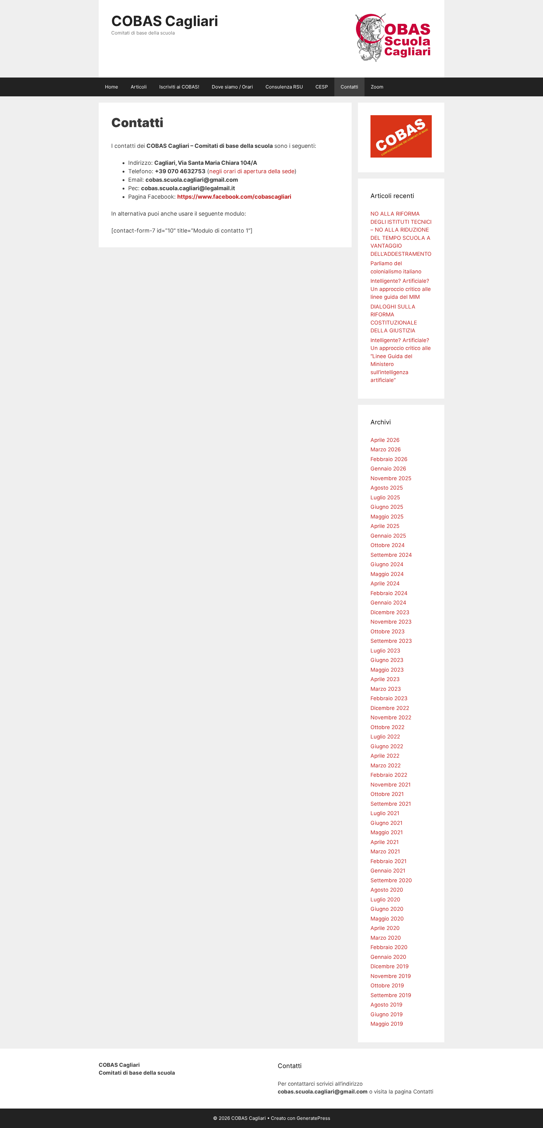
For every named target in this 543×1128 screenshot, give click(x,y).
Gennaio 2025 (388, 536)
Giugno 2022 (386, 746)
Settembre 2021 (390, 804)
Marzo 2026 (385, 449)
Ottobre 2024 (387, 545)
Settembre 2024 (391, 555)
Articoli (139, 87)
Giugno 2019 (386, 1014)
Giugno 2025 (386, 507)
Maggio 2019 (386, 1024)
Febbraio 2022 (388, 775)
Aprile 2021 (384, 842)
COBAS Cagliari (164, 21)
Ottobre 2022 (387, 727)
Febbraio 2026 (389, 459)
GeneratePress (313, 1118)
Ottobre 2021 (387, 794)
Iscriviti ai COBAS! (179, 87)
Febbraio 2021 (388, 861)
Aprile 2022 (384, 756)
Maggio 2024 (387, 574)
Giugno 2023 (386, 660)
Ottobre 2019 (387, 985)
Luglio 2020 (385, 899)
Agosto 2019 (386, 1005)
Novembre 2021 (390, 785)
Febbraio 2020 (389, 947)
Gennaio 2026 (388, 468)
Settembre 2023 (391, 641)
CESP (321, 87)
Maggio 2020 (387, 919)
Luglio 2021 (384, 813)
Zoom (377, 87)
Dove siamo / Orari (232, 87)
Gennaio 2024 (388, 602)
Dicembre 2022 (389, 708)
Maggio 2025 (386, 516)
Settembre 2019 (390, 995)
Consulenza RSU (284, 87)
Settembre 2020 (391, 880)
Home (111, 87)
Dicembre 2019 (389, 966)
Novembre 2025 (390, 478)
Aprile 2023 (385, 679)
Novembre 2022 (390, 717)
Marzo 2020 (385, 938)
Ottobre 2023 (387, 631)
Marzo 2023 (385, 689)
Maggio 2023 (387, 670)
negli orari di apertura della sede (251, 171)
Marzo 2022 (385, 765)
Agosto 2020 (386, 890)
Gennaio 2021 (387, 870)
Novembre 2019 (390, 976)
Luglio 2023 (385, 650)
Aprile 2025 (384, 526)
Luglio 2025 (385, 497)
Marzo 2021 (385, 851)
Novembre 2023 (391, 622)
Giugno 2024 (386, 564)
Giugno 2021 (386, 823)
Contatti (349, 87)
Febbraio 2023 (389, 698)
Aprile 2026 (385, 440)
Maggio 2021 (386, 832)
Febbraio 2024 (389, 593)
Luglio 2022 (385, 736)
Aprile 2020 (385, 928)
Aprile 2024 (385, 583)
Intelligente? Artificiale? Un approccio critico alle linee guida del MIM (400, 289)
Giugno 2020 (386, 909)
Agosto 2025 (386, 488)
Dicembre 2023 (389, 612)
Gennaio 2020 (388, 957)
